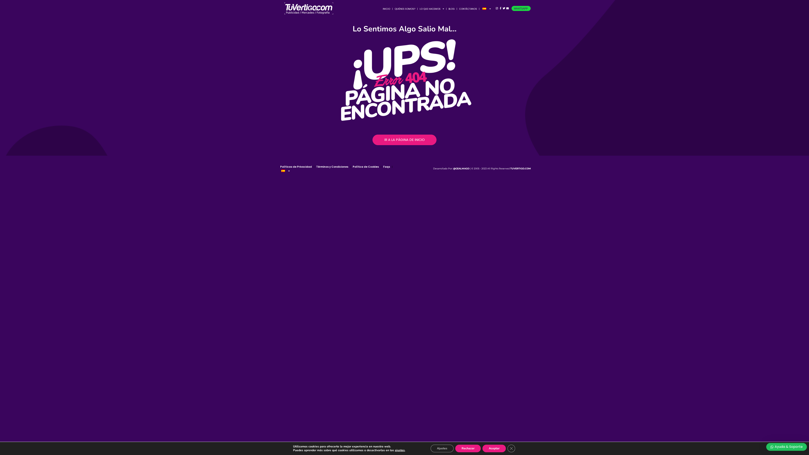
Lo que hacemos (430, 9)
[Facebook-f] (500, 8)
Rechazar (468, 448)
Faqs (386, 167)
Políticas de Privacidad (296, 167)
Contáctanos (468, 9)
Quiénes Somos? (405, 9)
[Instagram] (497, 8)
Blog (452, 9)
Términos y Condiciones (332, 167)
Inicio (386, 9)
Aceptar (494, 448)
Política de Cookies (366, 167)
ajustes (400, 450)
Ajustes (442, 448)
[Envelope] (507, 8)
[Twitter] (504, 8)
